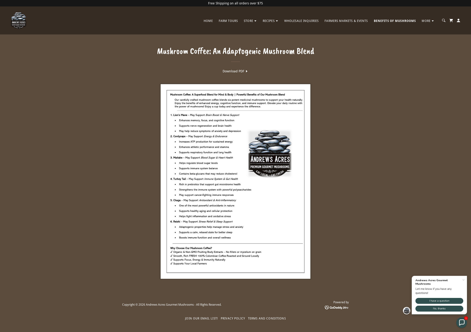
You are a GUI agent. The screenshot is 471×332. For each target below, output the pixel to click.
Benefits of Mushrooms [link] (395, 21)
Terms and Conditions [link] (267, 318)
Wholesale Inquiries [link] (301, 21)
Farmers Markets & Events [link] (346, 21)
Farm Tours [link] (228, 21)
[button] (250, 21)
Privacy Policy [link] (233, 318)
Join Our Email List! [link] (201, 318)
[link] (18, 20)
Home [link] (208, 21)
